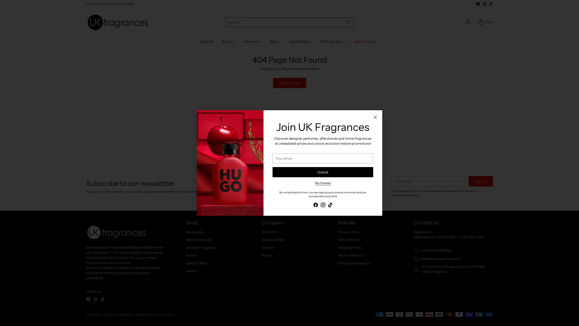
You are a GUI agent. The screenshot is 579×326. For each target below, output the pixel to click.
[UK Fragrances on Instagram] (323, 205)
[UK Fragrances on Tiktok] (330, 205)
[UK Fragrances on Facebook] (315, 205)
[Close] (375, 117)
